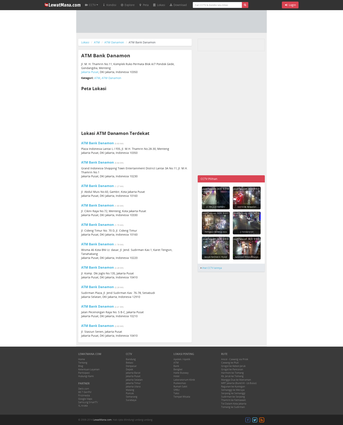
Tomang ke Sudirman (233, 407)
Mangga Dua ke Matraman (236, 379)
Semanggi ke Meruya (233, 390)
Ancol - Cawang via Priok (234, 359)
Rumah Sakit (180, 386)
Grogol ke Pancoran (232, 369)
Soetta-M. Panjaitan (246, 206)
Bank (176, 366)
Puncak (130, 393)
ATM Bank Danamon (97, 143)
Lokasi (85, 42)
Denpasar (131, 366)
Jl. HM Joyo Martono (215, 206)
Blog (80, 366)
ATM (97, 42)
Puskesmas (179, 383)
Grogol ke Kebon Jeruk (233, 366)
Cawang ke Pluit (230, 362)
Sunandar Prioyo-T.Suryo (246, 256)
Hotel (176, 376)
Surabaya (131, 400)
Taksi (176, 393)
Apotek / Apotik (181, 359)
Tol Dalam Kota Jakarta (233, 403)
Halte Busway (181, 372)
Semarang (131, 396)
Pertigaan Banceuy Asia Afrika (216, 233)
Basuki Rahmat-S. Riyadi (215, 256)
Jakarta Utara (133, 386)
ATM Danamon (114, 42)
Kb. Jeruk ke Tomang (232, 376)
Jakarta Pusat (89, 72)
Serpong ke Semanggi (233, 393)
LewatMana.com (102, 419)
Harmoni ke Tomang (232, 372)
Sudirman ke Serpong (233, 396)
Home (81, 359)
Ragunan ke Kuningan (233, 386)
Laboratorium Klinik (184, 379)
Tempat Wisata (181, 396)
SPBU (176, 390)
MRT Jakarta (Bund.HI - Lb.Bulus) (239, 383)
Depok (129, 369)
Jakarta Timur (133, 383)
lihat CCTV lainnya (212, 267)
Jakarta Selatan (134, 379)
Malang (130, 390)
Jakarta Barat (133, 372)
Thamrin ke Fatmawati (233, 400)
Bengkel (177, 369)
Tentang (82, 362)
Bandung (131, 359)
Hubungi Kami (86, 376)
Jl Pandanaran (246, 231)
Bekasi (129, 362)
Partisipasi (84, 372)
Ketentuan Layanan (88, 369)
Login (292, 5)
